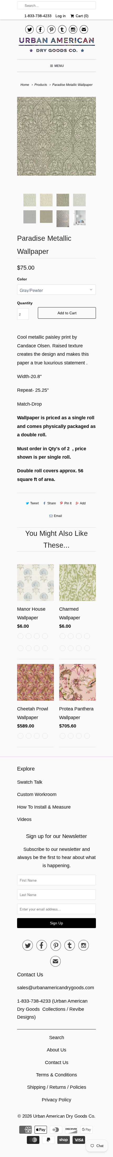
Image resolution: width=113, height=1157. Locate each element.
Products (40, 85)
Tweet (34, 503)
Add (83, 503)
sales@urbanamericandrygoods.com (55, 987)
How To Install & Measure (44, 807)
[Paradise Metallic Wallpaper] (56, 136)
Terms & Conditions (56, 1074)
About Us (56, 1050)
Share (51, 503)
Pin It (67, 503)
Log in (60, 16)
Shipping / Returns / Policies (56, 1087)
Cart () (81, 16)
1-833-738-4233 (38, 16)
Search (56, 1037)
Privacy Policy (56, 1099)
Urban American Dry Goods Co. (64, 1116)
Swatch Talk (29, 782)
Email (58, 516)
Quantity (25, 303)
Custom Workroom (36, 794)
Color (22, 279)
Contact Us (56, 1062)
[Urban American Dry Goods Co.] (56, 46)
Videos (24, 819)
